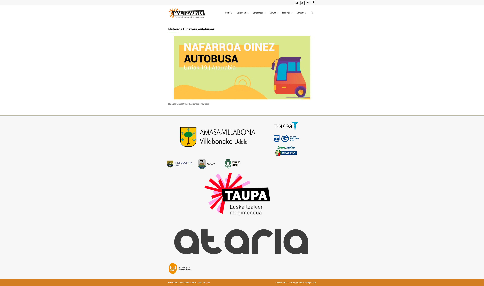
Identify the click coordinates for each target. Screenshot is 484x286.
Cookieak (292, 282)
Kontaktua (301, 13)
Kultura (272, 13)
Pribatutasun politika (306, 282)
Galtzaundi (241, 13)
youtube (302, 3)
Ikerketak (286, 13)
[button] (312, 13)
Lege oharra (280, 282)
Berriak (228, 13)
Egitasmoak (258, 13)
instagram (297, 3)
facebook (313, 3)
